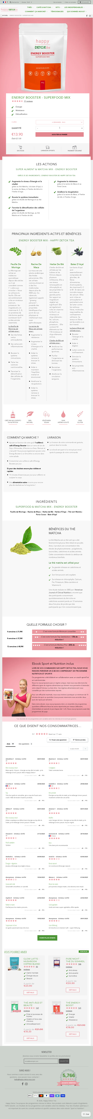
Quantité (16, 128)
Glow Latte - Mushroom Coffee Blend (32, 961)
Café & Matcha (44, 7)
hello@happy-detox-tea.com (24, 1079)
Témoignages (57, 11)
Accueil (5, 15)
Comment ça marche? (35, 11)
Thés (29, 7)
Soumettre (64, 1061)
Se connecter (57, 2)
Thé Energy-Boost (73, 1004)
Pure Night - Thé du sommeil (75, 960)
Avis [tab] (8, 744)
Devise (24, 2)
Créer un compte (70, 2)
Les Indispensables (73, 7)
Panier (85, 2)
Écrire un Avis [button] (80, 740)
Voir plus (83, 951)
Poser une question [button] (59, 740)
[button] (40, 775)
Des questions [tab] (24, 744)
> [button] (47, 938)
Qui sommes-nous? (76, 11)
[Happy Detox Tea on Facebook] (86, 15)
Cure (14, 122)
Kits (58, 7)
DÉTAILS (30, 993)
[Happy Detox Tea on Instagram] (90, 15)
